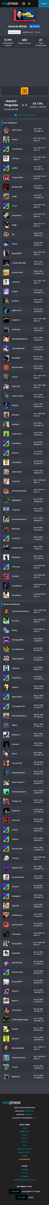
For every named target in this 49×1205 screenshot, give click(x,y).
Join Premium (24, 1159)
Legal (24, 1145)
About (24, 1138)
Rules (24, 1135)
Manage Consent (24, 1149)
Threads (24, 1169)
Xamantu (29, 1114)
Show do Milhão (17, 26)
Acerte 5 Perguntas (11, 103)
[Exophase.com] (11, 4)
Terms (24, 1156)
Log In (43, 3)
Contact (24, 1142)
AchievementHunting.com (24, 1180)
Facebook (24, 1176)
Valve (34, 1118)
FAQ (24, 1128)
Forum (37, 32)
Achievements (14, 32)
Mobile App (24, 1131)
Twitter (24, 1173)
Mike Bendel (29, 1111)
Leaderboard (27, 32)
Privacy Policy (24, 1152)
